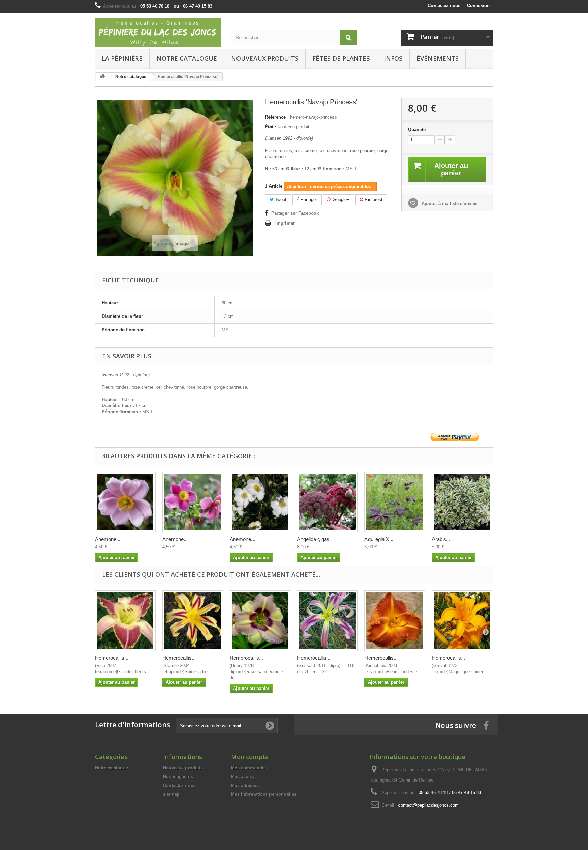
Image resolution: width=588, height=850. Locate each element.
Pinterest (372, 199)
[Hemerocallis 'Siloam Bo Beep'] (260, 620)
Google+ (340, 199)
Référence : (277, 117)
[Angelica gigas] (327, 502)
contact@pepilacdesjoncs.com (428, 805)
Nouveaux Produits (264, 58)
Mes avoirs (242, 776)
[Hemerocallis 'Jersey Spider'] (462, 620)
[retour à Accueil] (102, 77)
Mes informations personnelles (263, 794)
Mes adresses (245, 785)
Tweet (280, 199)
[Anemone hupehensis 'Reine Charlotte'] (125, 502)
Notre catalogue (187, 58)
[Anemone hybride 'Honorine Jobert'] (260, 502)
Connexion (478, 5)
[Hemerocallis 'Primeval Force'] (327, 620)
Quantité (417, 129)
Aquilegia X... (378, 539)
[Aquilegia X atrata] (394, 502)
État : (270, 126)
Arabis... (441, 539)
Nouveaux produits (183, 767)
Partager (308, 199)
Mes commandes (249, 767)
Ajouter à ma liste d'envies (448, 203)
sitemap (171, 794)
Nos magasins (178, 776)
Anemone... (107, 539)
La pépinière (122, 58)
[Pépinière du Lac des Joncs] (158, 32)
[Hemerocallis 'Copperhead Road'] (394, 620)
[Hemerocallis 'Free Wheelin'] (192, 620)
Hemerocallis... (111, 658)
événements (437, 58)
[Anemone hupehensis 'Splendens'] (192, 502)
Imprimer (285, 223)
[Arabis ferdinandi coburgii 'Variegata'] (462, 502)
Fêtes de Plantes (341, 58)
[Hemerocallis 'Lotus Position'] (125, 620)
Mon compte (250, 757)
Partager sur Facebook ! (296, 213)
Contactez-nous (444, 5)
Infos (393, 58)
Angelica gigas (313, 539)
